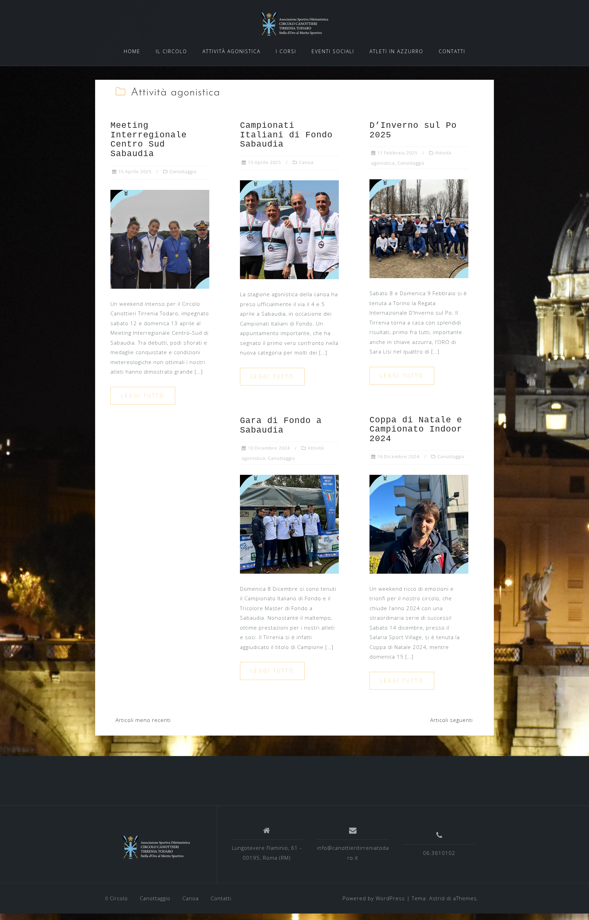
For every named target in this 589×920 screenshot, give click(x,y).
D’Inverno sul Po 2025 (413, 130)
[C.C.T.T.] (156, 847)
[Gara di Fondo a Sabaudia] (289, 523)
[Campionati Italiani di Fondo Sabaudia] (289, 229)
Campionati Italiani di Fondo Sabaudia (286, 135)
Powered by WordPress (374, 898)
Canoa (306, 162)
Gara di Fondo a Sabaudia (281, 425)
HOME (132, 51)
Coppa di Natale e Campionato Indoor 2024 (415, 429)
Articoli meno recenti (143, 720)
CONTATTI (452, 51)
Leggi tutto (143, 395)
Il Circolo (116, 898)
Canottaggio (183, 171)
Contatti (221, 898)
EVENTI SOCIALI (333, 51)
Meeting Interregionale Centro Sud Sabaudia (148, 140)
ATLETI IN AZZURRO (396, 51)
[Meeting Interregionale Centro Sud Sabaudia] (159, 238)
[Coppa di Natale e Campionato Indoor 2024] (418, 523)
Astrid (437, 898)
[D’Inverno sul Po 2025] (418, 228)
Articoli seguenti (451, 720)
